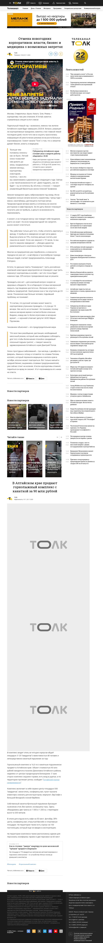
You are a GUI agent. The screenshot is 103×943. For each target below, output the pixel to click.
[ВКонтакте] (55, 54)
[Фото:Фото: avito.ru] (48, 544)
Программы (57, 8)
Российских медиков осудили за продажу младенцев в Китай (82, 242)
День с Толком (36, 8)
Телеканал (46, 3)
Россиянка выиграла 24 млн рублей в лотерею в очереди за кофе (81, 266)
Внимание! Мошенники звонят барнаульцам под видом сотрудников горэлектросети (81, 453)
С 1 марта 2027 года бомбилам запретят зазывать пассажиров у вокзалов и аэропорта (53, 463)
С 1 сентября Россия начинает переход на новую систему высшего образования (81, 283)
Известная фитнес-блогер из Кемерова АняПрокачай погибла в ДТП (82, 257)
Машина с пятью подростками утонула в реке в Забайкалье (81, 395)
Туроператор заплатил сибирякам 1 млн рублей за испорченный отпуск (82, 84)
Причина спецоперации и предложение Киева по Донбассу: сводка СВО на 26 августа (82, 461)
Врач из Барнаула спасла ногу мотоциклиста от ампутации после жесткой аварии (81, 226)
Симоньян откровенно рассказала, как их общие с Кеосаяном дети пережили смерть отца (83, 344)
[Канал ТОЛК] (41, 378)
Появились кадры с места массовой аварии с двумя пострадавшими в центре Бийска (82, 445)
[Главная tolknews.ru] (17, 3)
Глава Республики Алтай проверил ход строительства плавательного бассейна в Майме (83, 411)
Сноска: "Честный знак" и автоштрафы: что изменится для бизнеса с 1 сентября (82, 201)
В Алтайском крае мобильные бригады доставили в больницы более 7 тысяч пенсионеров (82, 234)
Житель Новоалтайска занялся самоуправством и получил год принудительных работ (81, 274)
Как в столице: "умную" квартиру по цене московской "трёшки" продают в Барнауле (34, 847)
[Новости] (30, 378)
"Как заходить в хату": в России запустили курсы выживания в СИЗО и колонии (81, 76)
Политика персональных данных (83, 933)
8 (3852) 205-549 (76, 925)
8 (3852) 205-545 (76, 922)
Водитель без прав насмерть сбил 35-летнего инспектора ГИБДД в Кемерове (82, 318)
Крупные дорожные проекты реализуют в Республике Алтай (81, 336)
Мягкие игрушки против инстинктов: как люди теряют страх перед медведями (81, 153)
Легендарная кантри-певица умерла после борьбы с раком (81, 437)
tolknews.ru (77, 895)
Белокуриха (11, 864)
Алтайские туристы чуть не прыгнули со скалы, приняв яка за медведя (83, 291)
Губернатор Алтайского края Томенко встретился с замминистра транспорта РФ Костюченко (80, 309)
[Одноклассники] (60, 54)
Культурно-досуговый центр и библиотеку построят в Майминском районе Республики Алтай (82, 378)
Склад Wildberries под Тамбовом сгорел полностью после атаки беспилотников (82, 388)
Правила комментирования (82, 937)
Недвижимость (18, 499)
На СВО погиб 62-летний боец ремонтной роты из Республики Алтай (82, 193)
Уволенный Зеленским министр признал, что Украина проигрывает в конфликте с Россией (82, 429)
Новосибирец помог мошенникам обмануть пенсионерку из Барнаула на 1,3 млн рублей (82, 161)
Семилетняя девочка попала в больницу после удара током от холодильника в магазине (81, 299)
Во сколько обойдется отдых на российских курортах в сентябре (82, 169)
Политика (75, 3)
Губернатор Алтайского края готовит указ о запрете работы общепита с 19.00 (46, 153)
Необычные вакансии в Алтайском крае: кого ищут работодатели (80, 93)
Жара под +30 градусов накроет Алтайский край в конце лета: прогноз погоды (81, 369)
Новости (32, 3)
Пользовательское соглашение (83, 935)
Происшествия (60, 3)
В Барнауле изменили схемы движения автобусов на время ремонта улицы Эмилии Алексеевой (81, 328)
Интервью (47, 8)
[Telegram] (50, 54)
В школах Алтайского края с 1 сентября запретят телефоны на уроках (15, 464)
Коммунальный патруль (92, 8)
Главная (25, 8)
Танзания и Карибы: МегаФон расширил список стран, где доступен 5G (81, 360)
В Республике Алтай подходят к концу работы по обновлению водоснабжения (82, 249)
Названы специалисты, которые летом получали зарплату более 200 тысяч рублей (82, 352)
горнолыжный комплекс (27, 864)
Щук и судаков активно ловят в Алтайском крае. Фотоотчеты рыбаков (81, 402)
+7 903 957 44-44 (76, 917)
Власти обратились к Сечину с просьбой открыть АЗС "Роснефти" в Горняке (82, 419)
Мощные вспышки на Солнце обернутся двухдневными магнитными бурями (81, 176)
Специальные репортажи (72, 8)
